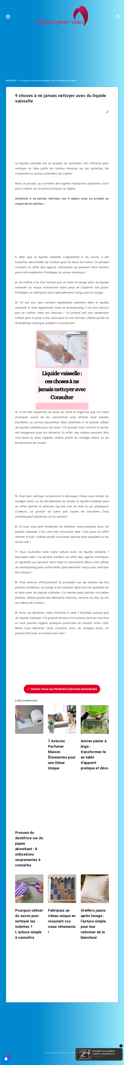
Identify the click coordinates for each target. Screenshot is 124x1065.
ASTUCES (11, 80)
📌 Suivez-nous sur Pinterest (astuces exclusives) (62, 689)
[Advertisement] (62, 52)
